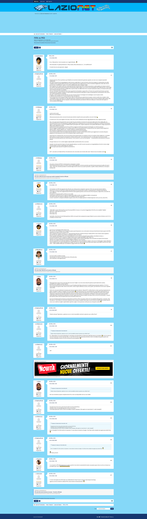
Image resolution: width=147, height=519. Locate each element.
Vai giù (36, 47)
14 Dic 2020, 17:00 (53, 461)
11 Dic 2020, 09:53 (53, 58)
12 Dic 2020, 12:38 (53, 346)
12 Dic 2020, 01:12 (53, 278)
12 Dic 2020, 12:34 (53, 326)
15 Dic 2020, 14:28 (53, 475)
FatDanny (39, 107)
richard (39, 223)
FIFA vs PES (39, 38)
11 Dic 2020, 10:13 (53, 109)
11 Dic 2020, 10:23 (53, 160)
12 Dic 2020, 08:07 (53, 310)
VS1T (39, 183)
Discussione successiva (50, 42)
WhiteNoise (39, 249)
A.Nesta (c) (39, 204)
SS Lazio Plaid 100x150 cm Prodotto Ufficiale (45, 270)
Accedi (50, 13)
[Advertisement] (73, 24)
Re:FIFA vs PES (52, 73)
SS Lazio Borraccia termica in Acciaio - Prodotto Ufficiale (48, 492)
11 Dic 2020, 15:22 (53, 251)
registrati (55, 13)
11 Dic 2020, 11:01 (53, 185)
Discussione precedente (39, 42)
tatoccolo (39, 473)
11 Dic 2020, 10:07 (53, 76)
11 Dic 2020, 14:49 (53, 225)
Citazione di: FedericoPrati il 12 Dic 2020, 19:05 (59, 423)
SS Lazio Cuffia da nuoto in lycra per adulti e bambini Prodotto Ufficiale (51, 176)
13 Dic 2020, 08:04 (53, 440)
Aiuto (98, 516)
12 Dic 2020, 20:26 (53, 418)
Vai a (95, 508)
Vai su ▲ (112, 516)
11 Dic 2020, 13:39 (53, 206)
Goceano (39, 459)
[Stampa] (112, 47)
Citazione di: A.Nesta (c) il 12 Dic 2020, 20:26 (59, 445)
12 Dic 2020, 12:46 (53, 383)
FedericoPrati (39, 74)
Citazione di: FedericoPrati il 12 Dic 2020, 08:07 (59, 330)
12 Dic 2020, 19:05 (53, 402)
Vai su (36, 500)
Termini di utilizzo (105, 516)
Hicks (39, 276)
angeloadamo (39, 56)
